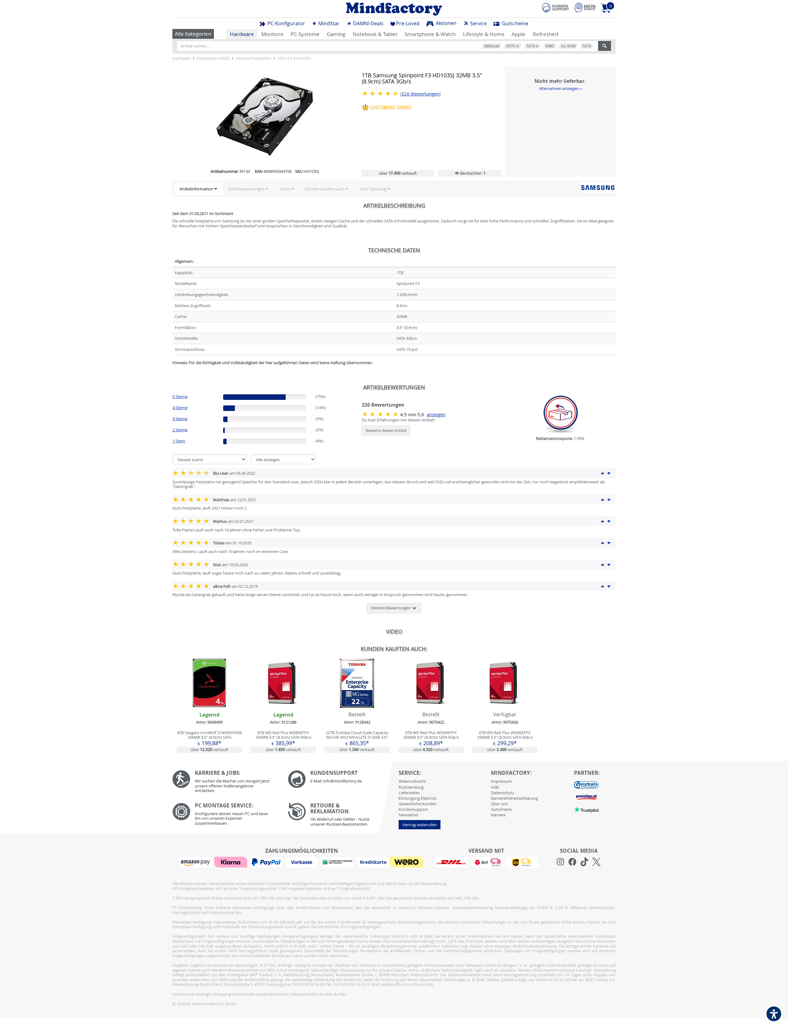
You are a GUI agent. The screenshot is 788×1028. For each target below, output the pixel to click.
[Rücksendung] (341, 816)
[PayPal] (267, 861)
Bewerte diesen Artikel (386, 430)
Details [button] (209, 698)
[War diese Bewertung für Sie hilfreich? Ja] (603, 473)
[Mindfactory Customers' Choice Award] (387, 106)
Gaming (336, 34)
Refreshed (545, 34)
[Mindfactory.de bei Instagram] (560, 862)
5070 (586, 46)
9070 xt (512, 46)
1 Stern (178, 441)
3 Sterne (179, 418)
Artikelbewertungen (246, 189)
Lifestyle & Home (484, 34)
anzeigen (436, 414)
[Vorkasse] (302, 861)
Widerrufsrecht (412, 781)
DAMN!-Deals (368, 23)
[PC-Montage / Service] (225, 815)
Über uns (499, 804)
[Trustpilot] (586, 809)
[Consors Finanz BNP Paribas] (338, 861)
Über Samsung (373, 189)
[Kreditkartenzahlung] (372, 861)
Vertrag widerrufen (419, 824)
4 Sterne (179, 407)
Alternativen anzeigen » (560, 88)
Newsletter (409, 815)
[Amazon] (196, 861)
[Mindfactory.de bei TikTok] (584, 862)
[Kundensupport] (555, 7)
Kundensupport (413, 809)
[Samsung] (598, 187)
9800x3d (491, 46)
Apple (518, 34)
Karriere (498, 815)
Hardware (242, 34)
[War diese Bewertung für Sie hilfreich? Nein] (609, 473)
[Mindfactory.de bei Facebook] (572, 862)
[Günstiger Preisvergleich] (586, 797)
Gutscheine (514, 23)
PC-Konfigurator (285, 23)
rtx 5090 (568, 46)
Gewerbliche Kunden (417, 804)
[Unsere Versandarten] (486, 861)
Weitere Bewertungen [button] (391, 608)
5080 (549, 46)
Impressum (501, 781)
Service (478, 23)
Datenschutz (502, 792)
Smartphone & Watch (430, 34)
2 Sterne (179, 430)
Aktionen (445, 23)
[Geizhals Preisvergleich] (586, 784)
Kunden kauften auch (324, 189)
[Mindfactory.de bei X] (596, 862)
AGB (495, 787)
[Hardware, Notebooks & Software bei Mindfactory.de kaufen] (394, 8)
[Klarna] (231, 861)
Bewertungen (420, 94)
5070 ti (532, 46)
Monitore (272, 34)
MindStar (328, 23)
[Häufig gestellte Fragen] (341, 779)
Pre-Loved (408, 23)
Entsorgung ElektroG (417, 798)
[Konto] (585, 8)
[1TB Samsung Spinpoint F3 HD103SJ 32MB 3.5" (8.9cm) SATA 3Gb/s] (381, 93)
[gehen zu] (172, 370)
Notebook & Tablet (375, 34)
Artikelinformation (196, 189)
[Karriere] (225, 783)
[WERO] (407, 861)
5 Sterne (179, 396)
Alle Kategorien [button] (193, 33)
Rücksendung (411, 787)
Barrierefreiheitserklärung (514, 798)
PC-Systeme (305, 34)
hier (342, 994)
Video (284, 189)
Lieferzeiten (409, 792)
